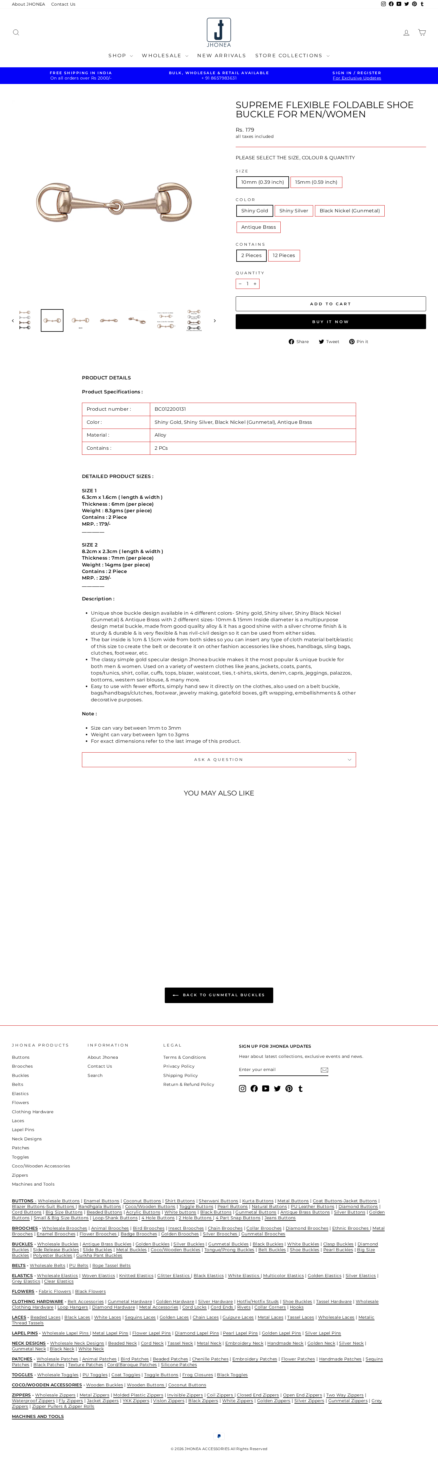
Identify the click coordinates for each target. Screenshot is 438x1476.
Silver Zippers (309, 1400)
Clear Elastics (59, 1281)
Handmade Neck (285, 1343)
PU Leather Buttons (312, 1206)
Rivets (244, 1307)
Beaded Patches (170, 1359)
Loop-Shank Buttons (115, 1217)
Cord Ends (222, 1307)
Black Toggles (232, 1374)
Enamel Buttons (101, 1200)
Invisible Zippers (185, 1395)
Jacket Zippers (103, 1400)
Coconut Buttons (142, 1200)
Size (242, 171)
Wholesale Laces (336, 1317)
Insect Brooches (186, 1228)
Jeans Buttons (280, 1217)
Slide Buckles (97, 1249)
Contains (251, 244)
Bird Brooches (148, 1228)
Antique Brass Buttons (305, 1212)
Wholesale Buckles (58, 1244)
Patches (20, 1147)
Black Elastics (209, 1275)
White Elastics (244, 1275)
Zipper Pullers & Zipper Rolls (63, 1406)
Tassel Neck (180, 1343)
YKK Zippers (136, 1400)
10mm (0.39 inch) (262, 182)
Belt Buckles (272, 1249)
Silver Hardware (215, 1301)
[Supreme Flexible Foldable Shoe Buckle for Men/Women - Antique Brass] (73, 937)
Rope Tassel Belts (111, 1265)
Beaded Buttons (104, 1212)
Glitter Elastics (174, 1275)
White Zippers (237, 1400)
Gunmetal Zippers (348, 1400)
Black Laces (77, 1317)
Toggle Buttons (196, 1206)
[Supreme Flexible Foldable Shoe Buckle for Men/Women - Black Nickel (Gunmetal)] (65, 937)
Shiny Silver (293, 211)
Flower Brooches (99, 1233)
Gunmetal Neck (29, 1348)
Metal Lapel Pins (110, 1333)
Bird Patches (135, 1359)
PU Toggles (95, 1374)
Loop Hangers (73, 1307)
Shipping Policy (180, 1075)
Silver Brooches (221, 1233)
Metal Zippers (94, 1395)
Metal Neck (209, 1343)
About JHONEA (28, 4)
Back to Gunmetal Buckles (223, 995)
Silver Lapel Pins (323, 1333)
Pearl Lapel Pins (240, 1333)
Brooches (22, 1066)
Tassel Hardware (334, 1301)
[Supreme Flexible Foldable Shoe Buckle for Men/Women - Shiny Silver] (57, 937)
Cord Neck (152, 1343)
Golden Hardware (175, 1301)
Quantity (250, 273)
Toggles (20, 1157)
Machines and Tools (33, 1184)
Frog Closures (197, 1374)
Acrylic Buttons (143, 1212)
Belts (17, 1084)
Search (95, 1075)
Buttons (21, 1057)
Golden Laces (174, 1317)
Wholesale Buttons (59, 1200)
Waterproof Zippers (33, 1400)
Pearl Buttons (233, 1206)
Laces (18, 1120)
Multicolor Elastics (283, 1275)
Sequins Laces (140, 1317)
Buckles (20, 1075)
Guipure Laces (238, 1317)
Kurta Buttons (258, 1200)
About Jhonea (103, 1057)
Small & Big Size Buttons (61, 1217)
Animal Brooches (110, 1228)
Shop (118, 55)
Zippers (20, 1175)
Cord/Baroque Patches (132, 1364)
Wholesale (163, 55)
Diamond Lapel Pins (197, 1333)
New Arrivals (221, 55)
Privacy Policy (179, 1066)
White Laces (107, 1317)
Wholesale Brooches (64, 1228)
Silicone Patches (179, 1364)
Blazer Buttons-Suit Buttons (44, 1206)
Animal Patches (99, 1359)
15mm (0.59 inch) (316, 182)
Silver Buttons (350, 1212)
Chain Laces (206, 1317)
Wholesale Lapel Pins (66, 1333)
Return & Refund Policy (188, 1084)
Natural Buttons (269, 1206)
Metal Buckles (131, 1249)
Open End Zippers (302, 1395)
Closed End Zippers (258, 1395)
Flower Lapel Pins (151, 1333)
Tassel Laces (300, 1317)
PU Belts (78, 1265)
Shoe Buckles (304, 1249)
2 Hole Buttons (196, 1217)
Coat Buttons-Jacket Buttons (345, 1200)
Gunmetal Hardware (130, 1301)
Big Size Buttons (64, 1212)
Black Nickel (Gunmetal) (350, 211)
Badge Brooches (139, 1233)
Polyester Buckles (52, 1255)
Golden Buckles (153, 1244)
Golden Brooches (180, 1233)
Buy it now (331, 321)
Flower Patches (298, 1359)
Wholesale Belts (47, 1265)
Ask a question (219, 759)
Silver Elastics (361, 1275)
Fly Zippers (71, 1400)
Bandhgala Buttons (99, 1206)
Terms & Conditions (184, 1057)
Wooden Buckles (104, 1384)
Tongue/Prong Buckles (229, 1249)
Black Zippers (203, 1400)
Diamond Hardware (113, 1307)
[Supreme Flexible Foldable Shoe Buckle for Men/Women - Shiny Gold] (49, 937)
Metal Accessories (158, 1307)
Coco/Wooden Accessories (41, 1166)
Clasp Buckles (338, 1244)
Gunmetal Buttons (255, 1212)
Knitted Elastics (136, 1275)
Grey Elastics (26, 1281)
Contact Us (63, 4)
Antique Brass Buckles (107, 1244)
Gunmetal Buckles (228, 1244)
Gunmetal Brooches (263, 1233)
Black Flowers (90, 1291)
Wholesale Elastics (57, 1275)
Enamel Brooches (56, 1233)
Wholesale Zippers (55, 1395)
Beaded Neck (122, 1343)
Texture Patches (85, 1364)
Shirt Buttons (180, 1200)
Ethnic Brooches (351, 1228)
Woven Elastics (98, 1275)
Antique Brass (258, 227)
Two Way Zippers (345, 1395)
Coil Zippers (220, 1395)
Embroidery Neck (244, 1343)
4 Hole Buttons (158, 1217)
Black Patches (48, 1364)
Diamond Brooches (307, 1228)
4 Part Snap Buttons (238, 1217)
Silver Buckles (188, 1244)
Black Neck (62, 1348)
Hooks (297, 1307)
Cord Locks (194, 1307)
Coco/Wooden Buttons (150, 1206)
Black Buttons (216, 1212)
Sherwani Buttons (218, 1200)
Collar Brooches (264, 1228)
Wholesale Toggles (58, 1374)
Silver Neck (351, 1343)
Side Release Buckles (56, 1249)
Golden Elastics (324, 1275)
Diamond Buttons (358, 1206)
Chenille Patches (210, 1359)
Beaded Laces (45, 1317)
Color (246, 199)
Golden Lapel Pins (281, 1333)
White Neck (91, 1348)
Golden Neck (321, 1343)
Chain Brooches (225, 1228)
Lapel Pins (23, 1129)
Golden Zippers (274, 1400)
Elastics (20, 1093)
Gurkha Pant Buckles (99, 1255)
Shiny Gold (254, 211)
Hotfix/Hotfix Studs (258, 1301)
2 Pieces (251, 255)
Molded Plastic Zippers (138, 1395)
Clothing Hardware (33, 1111)
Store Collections (290, 55)
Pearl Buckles (338, 1249)
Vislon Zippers (168, 1400)
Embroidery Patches (254, 1359)
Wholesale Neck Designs (77, 1343)
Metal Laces (270, 1317)
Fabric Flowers (55, 1291)
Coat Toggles (125, 1374)
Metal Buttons (293, 1200)
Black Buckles (268, 1244)
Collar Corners (270, 1307)
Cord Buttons (27, 1212)
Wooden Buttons (146, 1384)
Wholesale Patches (57, 1359)
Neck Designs (27, 1138)
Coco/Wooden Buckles (176, 1249)
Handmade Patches (340, 1359)
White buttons (180, 1212)
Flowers (20, 1102)
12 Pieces (284, 255)
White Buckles (303, 1244)
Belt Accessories (86, 1301)
